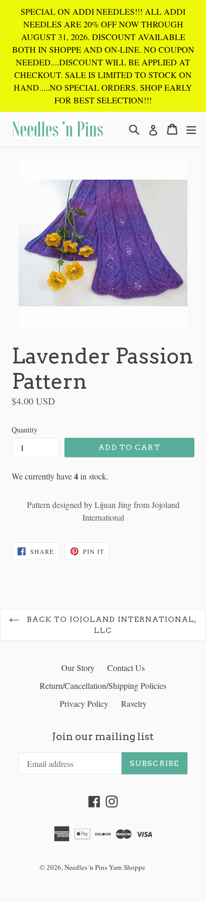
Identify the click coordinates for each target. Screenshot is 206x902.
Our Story (78, 667)
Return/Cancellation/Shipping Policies (103, 685)
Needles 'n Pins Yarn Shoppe (104, 867)
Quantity (25, 430)
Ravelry (134, 703)
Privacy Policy (84, 703)
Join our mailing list (103, 737)
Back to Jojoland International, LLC (111, 625)
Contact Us (126, 667)
